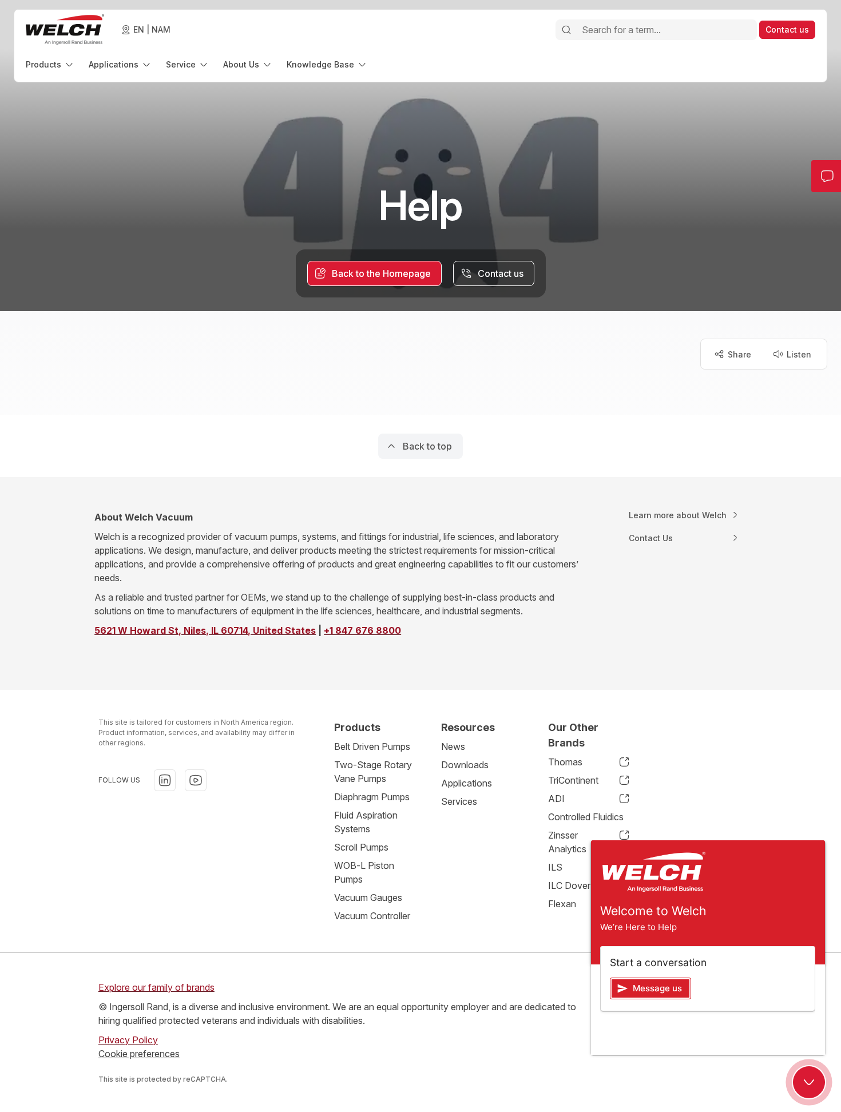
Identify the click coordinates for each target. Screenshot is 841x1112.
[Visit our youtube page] (196, 780)
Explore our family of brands (156, 987)
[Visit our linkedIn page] (165, 780)
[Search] (566, 29)
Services (459, 801)
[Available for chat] (809, 1082)
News (453, 746)
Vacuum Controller (372, 916)
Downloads (465, 765)
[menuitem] (50, 64)
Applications (466, 783)
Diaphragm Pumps (372, 797)
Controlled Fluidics (586, 817)
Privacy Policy (128, 1040)
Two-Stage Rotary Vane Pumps (373, 771)
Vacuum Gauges (368, 897)
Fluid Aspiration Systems (366, 822)
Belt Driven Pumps (372, 746)
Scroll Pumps (361, 847)
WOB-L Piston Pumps (364, 872)
